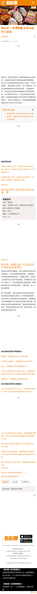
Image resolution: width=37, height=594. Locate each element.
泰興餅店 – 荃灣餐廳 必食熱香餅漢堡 (14, 379)
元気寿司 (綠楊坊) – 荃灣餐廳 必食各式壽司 (17, 361)
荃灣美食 (25, 482)
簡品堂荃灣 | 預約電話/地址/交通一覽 (20, 113)
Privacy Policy (22, 558)
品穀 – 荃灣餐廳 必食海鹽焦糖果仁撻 (14, 366)
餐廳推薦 (4, 36)
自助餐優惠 (20, 587)
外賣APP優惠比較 (9, 578)
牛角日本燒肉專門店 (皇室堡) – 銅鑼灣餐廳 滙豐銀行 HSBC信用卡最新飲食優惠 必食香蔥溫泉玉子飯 (18, 436)
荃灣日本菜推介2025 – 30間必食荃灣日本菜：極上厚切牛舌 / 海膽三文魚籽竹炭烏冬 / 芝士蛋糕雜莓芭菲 (18, 169)
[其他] (34, 37)
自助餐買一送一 (8, 587)
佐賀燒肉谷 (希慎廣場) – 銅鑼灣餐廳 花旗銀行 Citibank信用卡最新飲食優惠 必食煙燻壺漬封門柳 (18, 454)
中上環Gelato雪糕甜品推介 (22, 575)
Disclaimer (13, 558)
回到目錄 (4, 185)
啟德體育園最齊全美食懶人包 (13, 572)
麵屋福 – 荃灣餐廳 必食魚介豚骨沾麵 (14, 356)
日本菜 (15, 482)
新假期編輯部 (5, 41)
